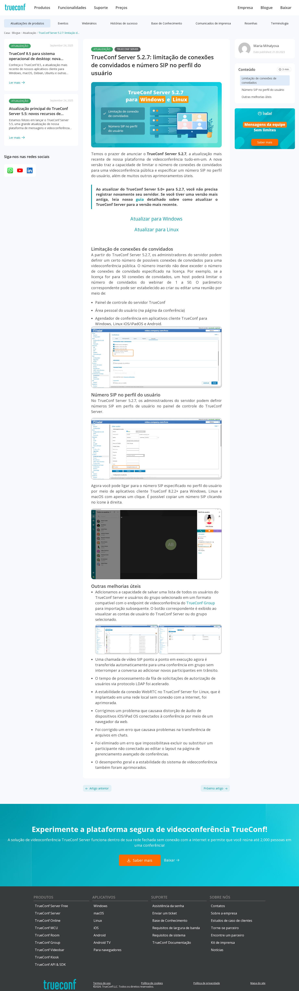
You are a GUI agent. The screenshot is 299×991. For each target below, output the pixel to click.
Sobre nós (220, 897)
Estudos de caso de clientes (231, 920)
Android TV (102, 942)
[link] (41, 62)
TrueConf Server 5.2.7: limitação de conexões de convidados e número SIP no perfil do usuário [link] (59, 33)
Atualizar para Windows (156, 218)
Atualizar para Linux (156, 229)
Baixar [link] (169, 860)
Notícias (217, 950)
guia (140, 199)
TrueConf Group (200, 602)
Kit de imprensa (223, 942)
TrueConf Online (47, 920)
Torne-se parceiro (225, 928)
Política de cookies (152, 983)
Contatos (218, 906)
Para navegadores (107, 950)
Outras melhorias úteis (257, 97)
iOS (96, 928)
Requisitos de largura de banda (176, 928)
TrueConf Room (47, 935)
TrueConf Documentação (171, 942)
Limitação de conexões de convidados (259, 80)
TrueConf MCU (46, 928)
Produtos (43, 897)
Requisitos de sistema (168, 935)
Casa (7, 33)
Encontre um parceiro (227, 935)
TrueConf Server (127, 49)
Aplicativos (103, 897)
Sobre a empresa (224, 913)
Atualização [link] (29, 33)
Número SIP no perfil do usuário (263, 90)
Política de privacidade (206, 983)
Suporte (159, 897)
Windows (100, 906)
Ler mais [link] (14, 83)
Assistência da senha (168, 906)
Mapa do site (257, 983)
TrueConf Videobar (49, 950)
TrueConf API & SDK (50, 964)
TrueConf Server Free (51, 906)
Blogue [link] (16, 33)
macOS (99, 913)
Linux (98, 920)
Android (100, 935)
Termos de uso (102, 983)
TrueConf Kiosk (47, 957)
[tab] (27, 23)
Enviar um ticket (164, 913)
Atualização (102, 49)
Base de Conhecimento (169, 920)
